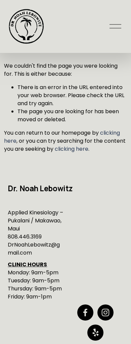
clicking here (71, 149)
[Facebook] (85, 312)
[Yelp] (95, 333)
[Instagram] (105, 312)
